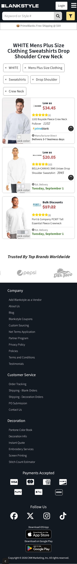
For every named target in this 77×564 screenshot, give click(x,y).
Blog (11, 313)
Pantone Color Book (20, 430)
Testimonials (16, 364)
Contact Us (15, 410)
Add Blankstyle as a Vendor (25, 300)
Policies (13, 351)
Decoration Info (18, 436)
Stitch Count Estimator (22, 462)
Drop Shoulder (46, 79)
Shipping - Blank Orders (23, 390)
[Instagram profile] (46, 518)
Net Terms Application (22, 332)
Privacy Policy (17, 345)
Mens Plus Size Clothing (45, 67)
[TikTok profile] (63, 518)
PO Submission (18, 403)
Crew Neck (16, 91)
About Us (14, 306)
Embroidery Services (21, 449)
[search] (58, 16)
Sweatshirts (17, 79)
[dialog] (5, 561)
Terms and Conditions (22, 357)
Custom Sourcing (19, 325)
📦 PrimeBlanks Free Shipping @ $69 (38, 26)
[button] (43, 5)
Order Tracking (17, 384)
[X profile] (30, 518)
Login (61, 6)
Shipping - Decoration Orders (26, 397)
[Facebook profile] (14, 518)
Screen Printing (18, 456)
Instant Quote (17, 443)
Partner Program (18, 338)
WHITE (13, 67)
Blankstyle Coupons (21, 319)
